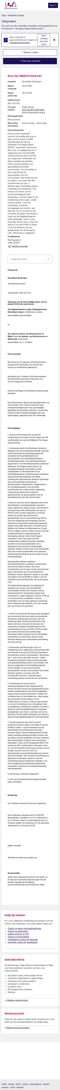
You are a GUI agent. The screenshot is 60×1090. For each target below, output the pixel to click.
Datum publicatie (12, 94)
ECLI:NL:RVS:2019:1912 (33, 110)
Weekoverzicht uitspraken (17, 1028)
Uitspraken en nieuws (16, 15)
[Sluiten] (54, 40)
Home (4, 15)
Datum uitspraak (12, 87)
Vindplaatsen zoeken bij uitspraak (23, 939)
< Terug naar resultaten (30, 61)
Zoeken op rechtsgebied (18, 937)
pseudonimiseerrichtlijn (20, 43)
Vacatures (5, 1087)
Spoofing (46, 1084)
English (4, 1084)
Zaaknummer (14, 100)
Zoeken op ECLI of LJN (18, 934)
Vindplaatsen (14, 236)
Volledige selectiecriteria (17, 1000)
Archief (12, 1087)
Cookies (25, 1084)
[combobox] (30, 259)
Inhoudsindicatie (16, 130)
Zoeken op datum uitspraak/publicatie (24, 928)
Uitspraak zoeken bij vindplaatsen (23, 942)
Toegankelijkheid (35, 1084)
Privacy (18, 1084)
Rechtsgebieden (15, 116)
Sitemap (11, 1084)
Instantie (12, 81)
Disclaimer (20, 1087)
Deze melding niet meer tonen (44, 39)
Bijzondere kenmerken (13, 124)
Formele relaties (12, 108)
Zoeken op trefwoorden (18, 931)
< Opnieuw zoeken (30, 52)
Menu (52, 5)
